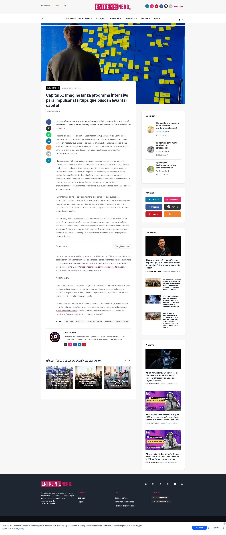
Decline (216, 527)
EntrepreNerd (54, 111)
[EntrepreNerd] (113, 6)
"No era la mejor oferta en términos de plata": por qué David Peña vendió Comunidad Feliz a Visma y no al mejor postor (163, 264)
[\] (163, 246)
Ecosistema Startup (94, 321)
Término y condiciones (124, 501)
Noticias (70, 18)
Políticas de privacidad (124, 505)
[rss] (182, 484)
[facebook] (161, 6)
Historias (100, 18)
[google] (166, 6)
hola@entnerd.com (160, 498)
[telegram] (48, 160)
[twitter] (48, 128)
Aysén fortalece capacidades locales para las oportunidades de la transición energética (88, 381)
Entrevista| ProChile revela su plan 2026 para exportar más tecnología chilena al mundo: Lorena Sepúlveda (162, 417)
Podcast (144, 18)
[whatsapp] (48, 134)
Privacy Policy (18, 529)
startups (79, 321)
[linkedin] (147, 6)
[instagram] (152, 6)
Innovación (114, 18)
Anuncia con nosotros (161, 501)
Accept (199, 527)
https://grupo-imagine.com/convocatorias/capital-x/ (96, 266)
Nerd (156, 18)
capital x (108, 321)
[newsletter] (171, 6)
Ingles (80, 501)
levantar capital (122, 321)
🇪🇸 (57, 6)
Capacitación (53, 88)
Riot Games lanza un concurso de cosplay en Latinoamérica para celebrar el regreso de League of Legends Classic (161, 376)
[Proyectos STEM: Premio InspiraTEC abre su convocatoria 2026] (117, 377)
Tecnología (130, 18)
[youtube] (156, 6)
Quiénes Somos (46, 6)
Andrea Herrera (155, 271)
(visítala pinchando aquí (66, 310)
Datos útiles (84, 18)
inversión (69, 321)
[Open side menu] (42, 18)
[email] (48, 147)
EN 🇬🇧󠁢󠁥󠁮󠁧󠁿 (64, 6)
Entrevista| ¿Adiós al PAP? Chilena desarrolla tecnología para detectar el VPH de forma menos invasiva (162, 456)
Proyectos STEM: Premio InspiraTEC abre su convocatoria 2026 (117, 383)
